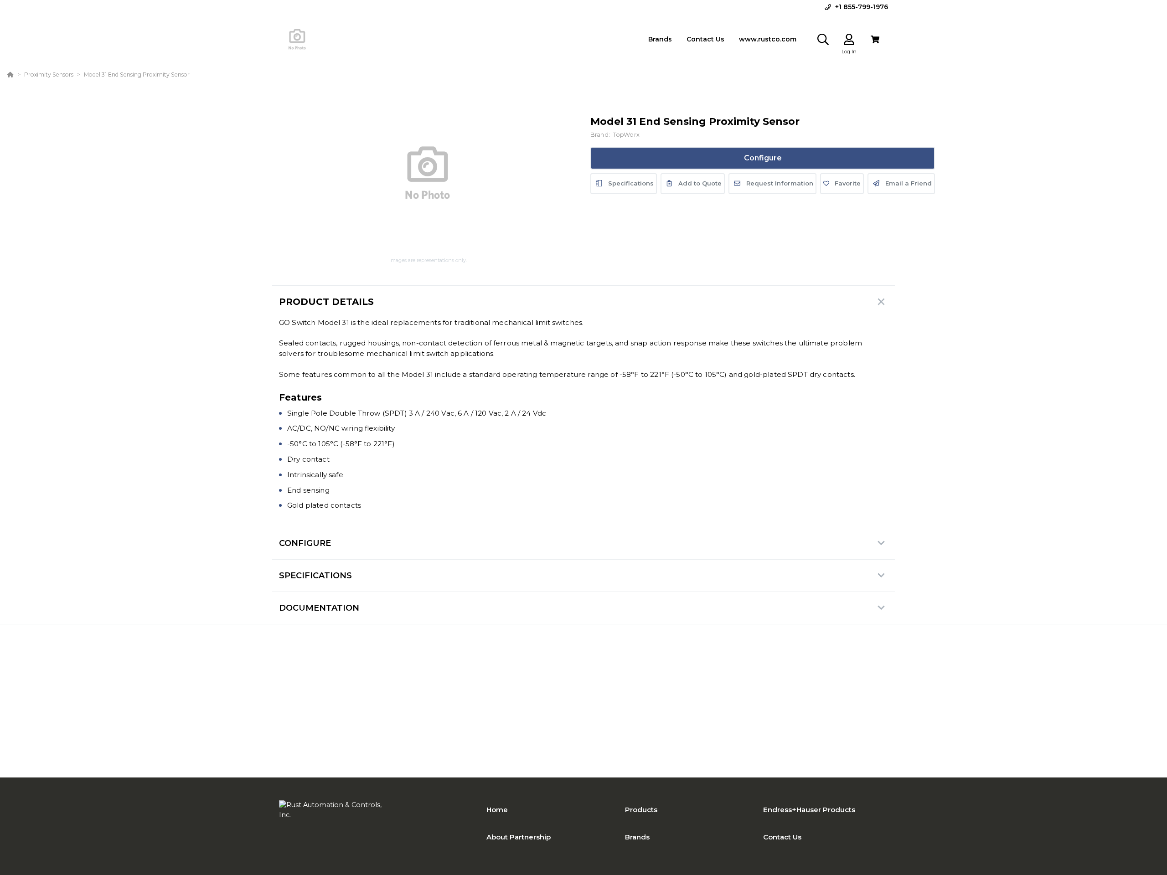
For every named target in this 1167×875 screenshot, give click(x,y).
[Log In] (849, 39)
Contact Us (782, 837)
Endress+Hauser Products (809, 809)
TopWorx (626, 134)
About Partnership (518, 837)
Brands (637, 837)
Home (497, 809)
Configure (763, 158)
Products (641, 809)
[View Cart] (875, 39)
